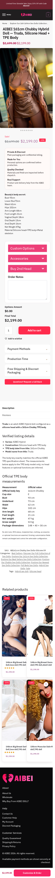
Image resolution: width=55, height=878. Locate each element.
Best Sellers (17, 553)
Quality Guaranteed (11, 838)
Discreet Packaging (11, 825)
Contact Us (7, 813)
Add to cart (34, 330)
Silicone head (35, 571)
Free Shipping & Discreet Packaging (27, 370)
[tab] (26, 408)
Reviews (6, 415)
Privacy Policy (8, 846)
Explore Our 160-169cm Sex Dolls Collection (28, 23)
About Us (6, 793)
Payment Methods (27, 349)
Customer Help (9, 817)
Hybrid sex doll (21, 571)
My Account (7, 821)
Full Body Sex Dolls (29, 565)
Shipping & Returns (11, 842)
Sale (28, 568)
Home (4, 23)
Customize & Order (32, 873)
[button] (27, 248)
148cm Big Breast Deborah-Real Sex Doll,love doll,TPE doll (22, 663)
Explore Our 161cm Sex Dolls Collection (30, 556)
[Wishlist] (46, 600)
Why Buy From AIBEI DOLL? (15, 801)
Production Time (27, 359)
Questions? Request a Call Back (27, 382)
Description (8, 408)
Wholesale (7, 797)
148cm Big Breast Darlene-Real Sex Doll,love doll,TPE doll (22, 748)
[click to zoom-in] (26, 88)
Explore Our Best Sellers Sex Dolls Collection (21, 559)
